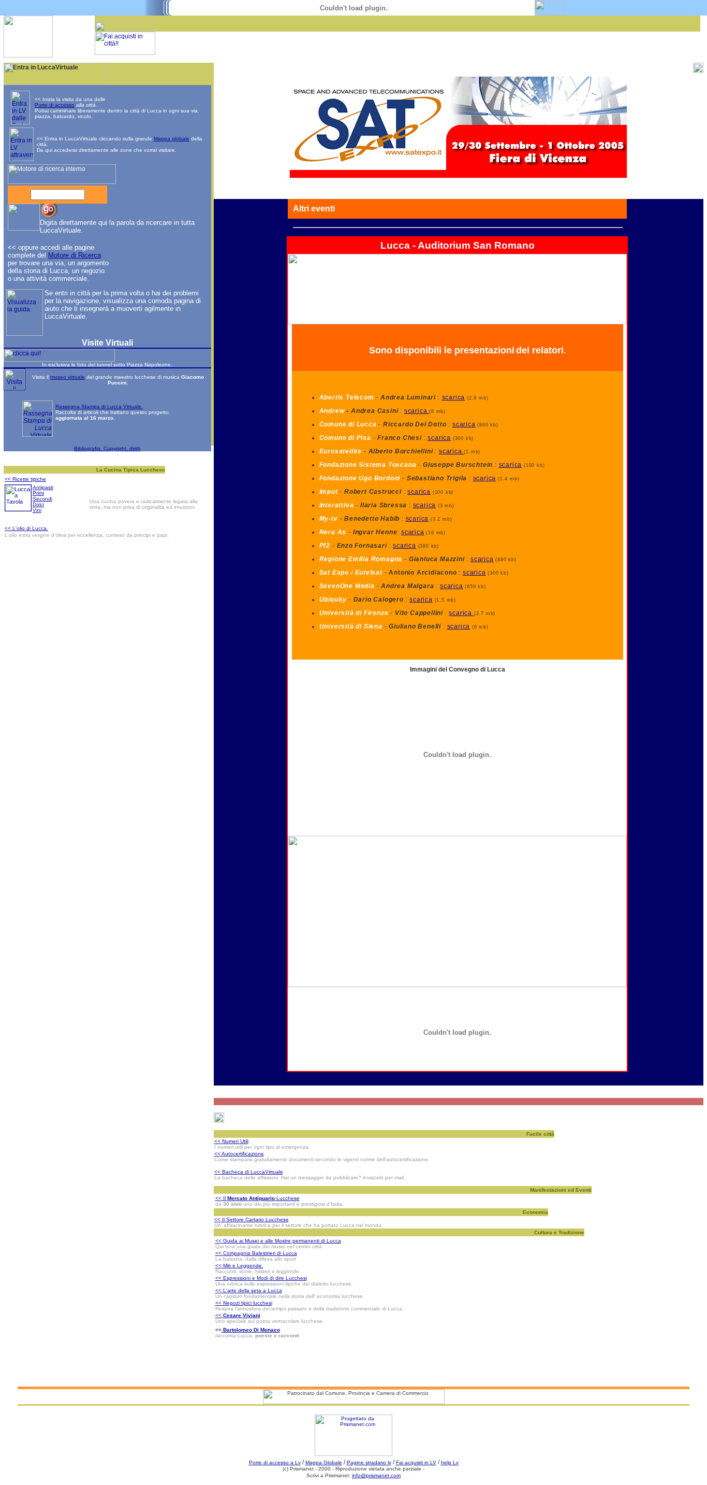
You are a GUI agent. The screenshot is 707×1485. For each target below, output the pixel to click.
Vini (37, 510)
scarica (453, 397)
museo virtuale (67, 377)
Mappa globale (171, 138)
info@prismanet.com (376, 1475)
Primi (38, 493)
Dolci (38, 504)
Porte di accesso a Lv (275, 1462)
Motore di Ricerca (74, 255)
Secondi (42, 499)
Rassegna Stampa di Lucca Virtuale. (99, 406)
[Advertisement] (337, 47)
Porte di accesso (55, 105)
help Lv (450, 1462)
